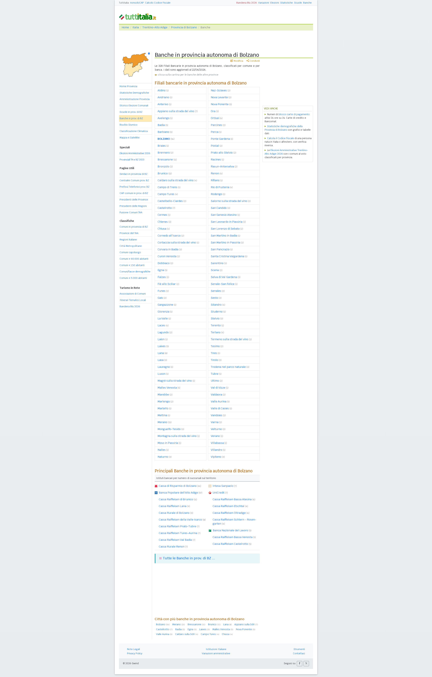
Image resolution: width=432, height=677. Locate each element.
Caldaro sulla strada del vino (176, 180)
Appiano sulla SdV (244, 624)
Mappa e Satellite (130, 137)
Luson (161, 374)
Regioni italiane (128, 239)
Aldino (162, 90)
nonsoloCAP (137, 2)
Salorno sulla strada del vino (229, 201)
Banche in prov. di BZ (131, 118)
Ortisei (215, 118)
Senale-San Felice (222, 284)
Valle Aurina (218, 401)
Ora (213, 111)
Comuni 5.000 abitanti (133, 277)
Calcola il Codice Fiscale (280, 138)
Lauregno (164, 367)
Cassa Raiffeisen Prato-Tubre (177, 526)
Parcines (216, 125)
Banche (307, 2)
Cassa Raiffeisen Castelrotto (230, 544)
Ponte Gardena (220, 139)
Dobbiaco (164, 263)
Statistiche (286, 2)
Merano (162, 422)
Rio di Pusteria (220, 187)
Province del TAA (129, 233)
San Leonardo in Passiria (226, 222)
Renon (215, 173)
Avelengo (163, 118)
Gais (160, 298)
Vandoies (216, 415)
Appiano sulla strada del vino (176, 111)
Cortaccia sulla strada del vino (177, 242)
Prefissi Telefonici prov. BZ (134, 186)
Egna (161, 270)
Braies (162, 146)
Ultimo (215, 380)
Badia (161, 125)
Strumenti (299, 649)
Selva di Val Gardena (224, 277)
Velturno (216, 429)
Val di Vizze (218, 387)
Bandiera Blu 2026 (246, 2)
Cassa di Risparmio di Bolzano (178, 486)
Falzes (162, 277)
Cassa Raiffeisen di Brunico (176, 499)
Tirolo (214, 360)
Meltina (162, 415)
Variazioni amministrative (216, 653)
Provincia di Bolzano (184, 27)
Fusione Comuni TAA (131, 212)
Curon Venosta (167, 256)
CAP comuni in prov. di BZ (134, 193)
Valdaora (216, 394)
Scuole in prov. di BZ (131, 111)
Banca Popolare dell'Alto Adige (178, 492)
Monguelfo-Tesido (169, 429)
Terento (216, 325)
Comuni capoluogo (130, 252)
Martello (163, 408)
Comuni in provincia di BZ (134, 226)
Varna (214, 422)
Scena (215, 270)
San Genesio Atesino (224, 215)
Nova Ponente (219, 104)
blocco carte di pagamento (294, 114)
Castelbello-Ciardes (170, 201)
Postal (215, 146)
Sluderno (217, 311)
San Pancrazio (220, 249)
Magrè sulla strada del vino (175, 380)
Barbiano (163, 132)
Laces (161, 325)
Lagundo (163, 332)
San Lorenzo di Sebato (225, 228)
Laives (162, 346)
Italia (135, 27)
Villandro (216, 450)
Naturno (163, 457)
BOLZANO (164, 139)
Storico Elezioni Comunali (134, 105)
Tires (214, 353)
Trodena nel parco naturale (228, 367)
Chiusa (162, 228)
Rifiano (215, 180)
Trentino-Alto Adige (154, 27)
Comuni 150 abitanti (132, 265)
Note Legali (133, 649)
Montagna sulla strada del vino (177, 436)
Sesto (214, 298)
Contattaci (299, 653)
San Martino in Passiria (225, 242)
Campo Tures (166, 194)
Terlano (216, 332)
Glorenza (163, 311)
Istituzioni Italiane (216, 649)
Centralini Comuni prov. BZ (134, 180)
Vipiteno (216, 457)
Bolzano (160, 624)
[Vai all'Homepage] (139, 16)
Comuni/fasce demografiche (135, 271)
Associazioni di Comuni (133, 293)
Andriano (163, 97)
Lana (161, 353)
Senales (216, 291)
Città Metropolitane (131, 245)
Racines (216, 159)
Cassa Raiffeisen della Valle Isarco (180, 519)
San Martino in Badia (224, 235)
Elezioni (274, 2)
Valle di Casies (220, 408)
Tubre (214, 374)
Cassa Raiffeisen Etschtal (228, 506)
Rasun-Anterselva (222, 166)
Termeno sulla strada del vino (229, 339)
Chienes (163, 222)
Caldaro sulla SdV (185, 634)
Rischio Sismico (128, 124)
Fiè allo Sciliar (167, 284)
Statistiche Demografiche (134, 92)
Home (125, 27)
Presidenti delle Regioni (133, 206)
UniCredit (218, 492)
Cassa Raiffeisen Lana (172, 506)
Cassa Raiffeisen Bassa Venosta (232, 537)
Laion (161, 339)
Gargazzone (165, 304)
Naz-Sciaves (219, 90)
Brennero (164, 152)
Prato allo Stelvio (222, 152)
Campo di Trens (167, 187)
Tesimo (215, 346)
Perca (214, 132)
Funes (161, 291)
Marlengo (164, 401)
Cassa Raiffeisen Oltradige (229, 513)
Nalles (162, 450)
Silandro (216, 304)
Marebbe (163, 394)
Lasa (161, 360)
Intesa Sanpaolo (223, 486)
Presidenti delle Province (134, 199)
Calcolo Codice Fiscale (157, 2)
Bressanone (165, 159)
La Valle (163, 318)
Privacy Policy (134, 653)
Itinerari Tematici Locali (133, 300)
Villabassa (217, 443)
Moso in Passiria (168, 443)
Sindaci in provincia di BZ (133, 173)
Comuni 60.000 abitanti (134, 258)
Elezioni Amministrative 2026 (135, 153)
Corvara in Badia (168, 249)
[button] (299, 663)
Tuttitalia (124, 2)
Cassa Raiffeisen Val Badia (175, 540)
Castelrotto (165, 208)
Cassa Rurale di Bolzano (174, 513)
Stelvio (215, 318)
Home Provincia (128, 86)
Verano (215, 436)
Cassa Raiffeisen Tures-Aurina (178, 533)
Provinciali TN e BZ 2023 (132, 159)
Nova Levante (219, 97)
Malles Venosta (167, 387)
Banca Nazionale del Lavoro (230, 530)
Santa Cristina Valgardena (227, 256)
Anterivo (163, 104)
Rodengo (216, 194)
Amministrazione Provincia (135, 99)
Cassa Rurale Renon (171, 546)
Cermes (162, 215)
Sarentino (217, 263)
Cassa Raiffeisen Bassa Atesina (232, 499)
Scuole (298, 2)
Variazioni (263, 2)
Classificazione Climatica (134, 131)
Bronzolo (163, 166)
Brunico (163, 173)
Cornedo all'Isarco (169, 235)
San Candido (219, 208)
